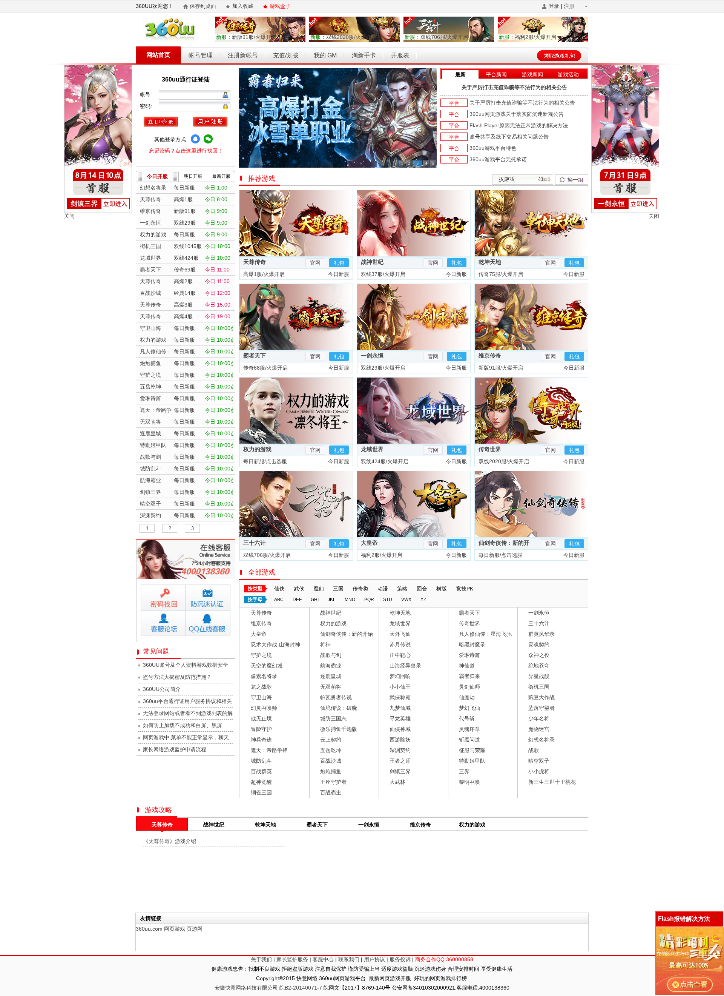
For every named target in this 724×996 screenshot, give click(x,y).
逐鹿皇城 (330, 676)
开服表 (400, 55)
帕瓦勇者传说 (336, 697)
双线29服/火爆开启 (382, 368)
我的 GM (325, 55)
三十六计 (254, 543)
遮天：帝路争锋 (269, 750)
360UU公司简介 (162, 689)
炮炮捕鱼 (330, 771)
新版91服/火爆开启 (246, 37)
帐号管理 (201, 55)
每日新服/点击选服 (264, 461)
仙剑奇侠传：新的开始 (346, 634)
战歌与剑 (330, 655)
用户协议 (374, 959)
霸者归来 (469, 676)
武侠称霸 (400, 697)
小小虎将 (538, 771)
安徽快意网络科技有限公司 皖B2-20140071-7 (268, 988)
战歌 (533, 750)
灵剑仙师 (469, 687)
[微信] (208, 138)
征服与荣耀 (472, 750)
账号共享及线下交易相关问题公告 (509, 137)
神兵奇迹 (261, 740)
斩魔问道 (469, 740)
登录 (554, 6)
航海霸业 (330, 666)
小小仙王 (400, 687)
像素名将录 (264, 676)
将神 (325, 644)
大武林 (397, 782)
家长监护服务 (292, 959)
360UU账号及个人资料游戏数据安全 (185, 665)
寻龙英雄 (400, 718)
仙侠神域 (400, 729)
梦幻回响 (400, 676)
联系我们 (348, 959)
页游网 (194, 929)
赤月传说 (400, 644)
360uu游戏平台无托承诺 (498, 159)
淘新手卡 (364, 55)
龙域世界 (372, 449)
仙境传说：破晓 (338, 708)
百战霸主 (330, 792)
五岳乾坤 (330, 750)
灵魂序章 (469, 729)
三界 (464, 771)
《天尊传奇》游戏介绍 (169, 841)
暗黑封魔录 (472, 644)
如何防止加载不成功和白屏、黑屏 (182, 725)
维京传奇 (490, 355)
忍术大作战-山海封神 (275, 644)
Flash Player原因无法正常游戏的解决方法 (518, 125)
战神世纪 (372, 262)
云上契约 (330, 740)
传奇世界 (490, 449)
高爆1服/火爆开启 (263, 274)
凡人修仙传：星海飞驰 (485, 634)
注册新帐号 (243, 55)
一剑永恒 (372, 355)
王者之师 (400, 761)
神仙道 (467, 666)
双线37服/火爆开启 (382, 274)
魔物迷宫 (538, 729)
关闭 (69, 216)
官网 (315, 263)
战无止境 (261, 718)
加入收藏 (242, 6)
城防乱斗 (261, 761)
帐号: (146, 94)
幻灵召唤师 (264, 708)
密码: (146, 106)
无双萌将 (330, 687)
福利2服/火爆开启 (527, 37)
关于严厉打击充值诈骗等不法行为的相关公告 (514, 87)
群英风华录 (541, 634)
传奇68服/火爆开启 (265, 368)
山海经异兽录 (405, 666)
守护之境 (261, 655)
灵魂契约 (538, 644)
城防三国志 (333, 718)
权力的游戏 (257, 449)
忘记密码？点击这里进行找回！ (186, 151)
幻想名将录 (541, 740)
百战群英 (261, 771)
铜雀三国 (261, 792)
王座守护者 (333, 782)
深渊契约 (400, 750)
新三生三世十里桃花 (552, 782)
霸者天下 (254, 355)
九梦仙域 (400, 708)
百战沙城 (330, 761)
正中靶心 (400, 655)
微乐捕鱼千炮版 (338, 729)
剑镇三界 (400, 771)
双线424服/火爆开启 (383, 461)
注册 (569, 6)
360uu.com (149, 929)
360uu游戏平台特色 (492, 148)
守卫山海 (261, 697)
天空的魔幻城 (266, 666)
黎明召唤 (469, 782)
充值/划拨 (286, 55)
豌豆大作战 (541, 697)
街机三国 (538, 687)
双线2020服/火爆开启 (343, 37)
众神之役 (538, 655)
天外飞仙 (400, 634)
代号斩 (467, 718)
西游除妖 (400, 740)
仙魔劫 (467, 697)
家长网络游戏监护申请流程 (174, 749)
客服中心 (323, 959)
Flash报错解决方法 (684, 919)
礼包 (339, 263)
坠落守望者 (541, 708)
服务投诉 (400, 959)
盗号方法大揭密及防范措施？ (177, 677)
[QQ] (195, 138)
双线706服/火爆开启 (436, 37)
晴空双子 (538, 761)
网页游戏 (174, 929)
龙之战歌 (261, 687)
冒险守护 (261, 729)
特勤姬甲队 (472, 761)
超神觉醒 (261, 782)
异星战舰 (538, 676)
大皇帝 (369, 543)
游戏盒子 (280, 6)
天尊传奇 (254, 262)
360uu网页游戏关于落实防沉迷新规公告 (516, 114)
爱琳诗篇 (469, 655)
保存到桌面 (203, 6)
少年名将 (538, 718)
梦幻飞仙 (469, 708)
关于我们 (261, 959)
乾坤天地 (490, 262)
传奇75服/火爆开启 (500, 274)
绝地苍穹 (538, 666)
